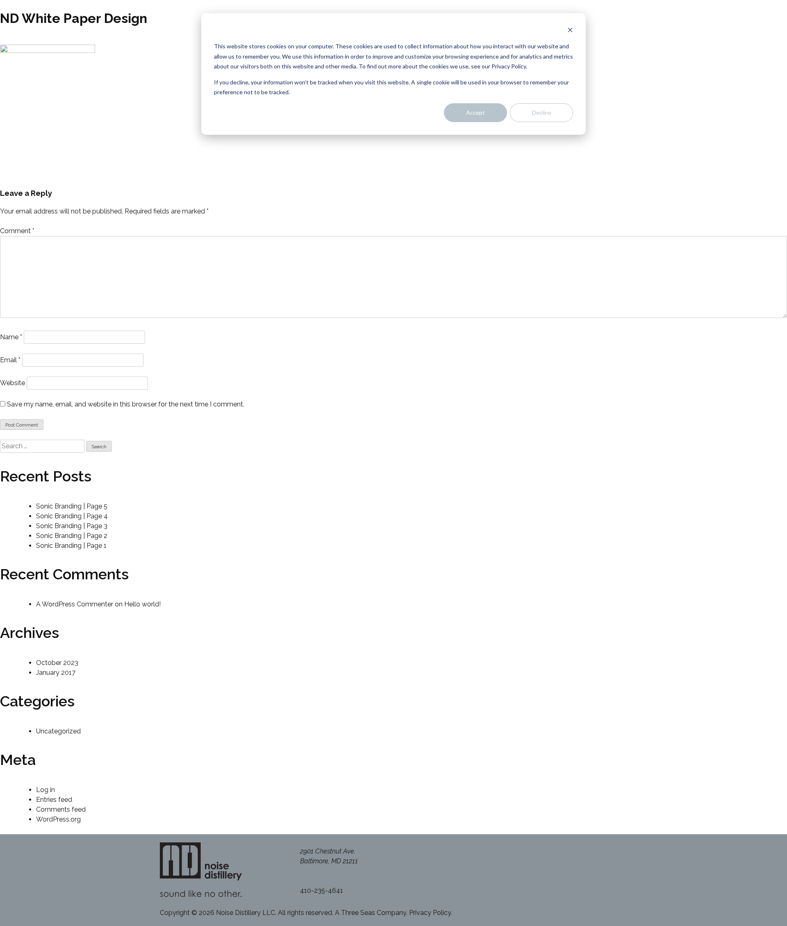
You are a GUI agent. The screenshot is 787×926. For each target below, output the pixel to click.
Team (736, 59)
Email (10, 360)
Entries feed (54, 799)
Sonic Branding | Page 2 (71, 536)
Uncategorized (58, 731)
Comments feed (61, 809)
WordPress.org (58, 819)
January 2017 (55, 672)
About (735, 37)
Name (11, 337)
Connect (731, 70)
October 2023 (57, 663)
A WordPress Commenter (74, 604)
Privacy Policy (430, 913)
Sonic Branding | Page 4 (72, 516)
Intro (738, 26)
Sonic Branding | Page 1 (71, 545)
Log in (45, 790)
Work (736, 48)
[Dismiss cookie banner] (570, 31)
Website (12, 383)
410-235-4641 (321, 890)
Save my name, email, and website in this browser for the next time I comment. (125, 404)
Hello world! (142, 604)
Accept (475, 112)
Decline (541, 112)
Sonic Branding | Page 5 (71, 506)
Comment (17, 231)
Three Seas (358, 913)
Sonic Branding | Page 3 (71, 526)
